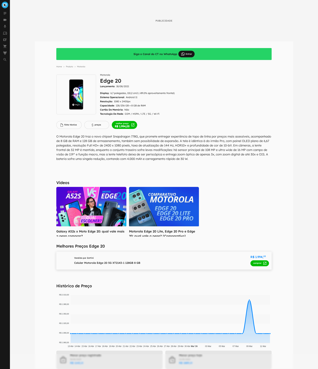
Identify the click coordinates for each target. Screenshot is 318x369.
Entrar (189, 54)
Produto (69, 66)
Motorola (81, 66)
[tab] (69, 125)
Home (59, 66)
